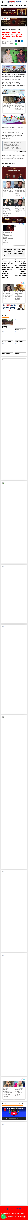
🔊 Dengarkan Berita (20, 1216)
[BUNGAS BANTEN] (14, 2)
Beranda (17, 1213)
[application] (14, 1113)
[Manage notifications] (24, 1216)
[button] (3, 1216)
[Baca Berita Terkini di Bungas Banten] (14, 12)
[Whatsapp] (16, 44)
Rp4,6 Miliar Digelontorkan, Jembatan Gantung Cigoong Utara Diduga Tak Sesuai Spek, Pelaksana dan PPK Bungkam (7, 327)
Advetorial (7, 1214)
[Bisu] (21, 1118)
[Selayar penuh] (23, 1118)
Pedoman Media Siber (6, 1216)
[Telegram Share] (21, 41)
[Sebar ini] (16, 41)
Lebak (3, 43)
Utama (22, 1213)
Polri (6, 43)
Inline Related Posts (22, 151)
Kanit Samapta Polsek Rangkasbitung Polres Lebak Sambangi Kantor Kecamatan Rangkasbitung (20, 267)
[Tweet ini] (19, 41)
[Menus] (2, 1)
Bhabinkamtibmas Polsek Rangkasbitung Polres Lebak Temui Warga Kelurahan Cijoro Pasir (14, 252)
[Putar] (4, 1118)
